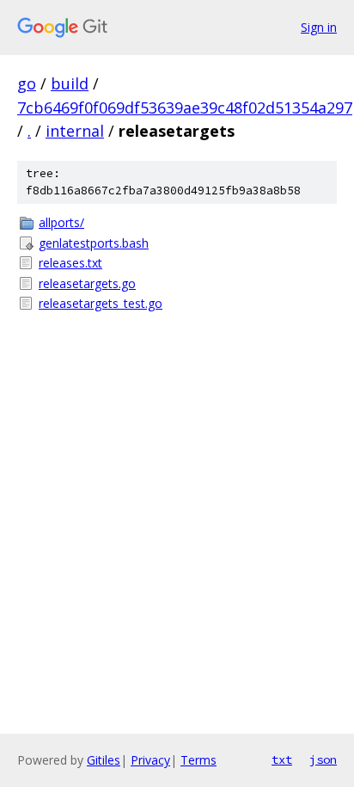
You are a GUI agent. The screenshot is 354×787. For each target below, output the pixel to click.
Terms (198, 760)
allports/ (61, 222)
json (323, 759)
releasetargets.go (87, 283)
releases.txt (70, 263)
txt (282, 759)
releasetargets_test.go (100, 303)
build (69, 83)
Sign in (319, 27)
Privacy (150, 760)
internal (75, 130)
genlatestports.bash (94, 243)
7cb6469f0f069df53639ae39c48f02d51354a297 (184, 107)
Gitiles (103, 760)
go (26, 83)
